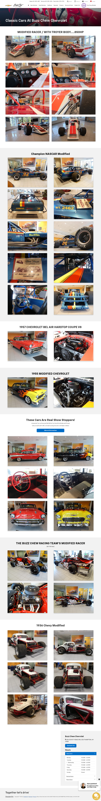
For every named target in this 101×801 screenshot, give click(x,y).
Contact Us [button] (71, 745)
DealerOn (26, 796)
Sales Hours (69, 753)
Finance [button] (61, 5)
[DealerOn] (10, 796)
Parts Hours (69, 779)
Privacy (34, 796)
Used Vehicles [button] (42, 5)
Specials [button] (56, 5)
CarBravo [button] (49, 5)
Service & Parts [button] (69, 5)
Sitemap (30, 796)
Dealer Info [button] (77, 5)
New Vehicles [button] (34, 5)
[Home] (28, 5)
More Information (50, 430)
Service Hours (69, 776)
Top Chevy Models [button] (91, 5)
